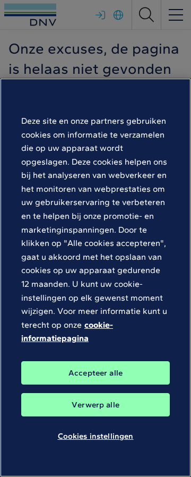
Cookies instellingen (96, 436)
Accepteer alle (95, 373)
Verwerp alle (95, 405)
